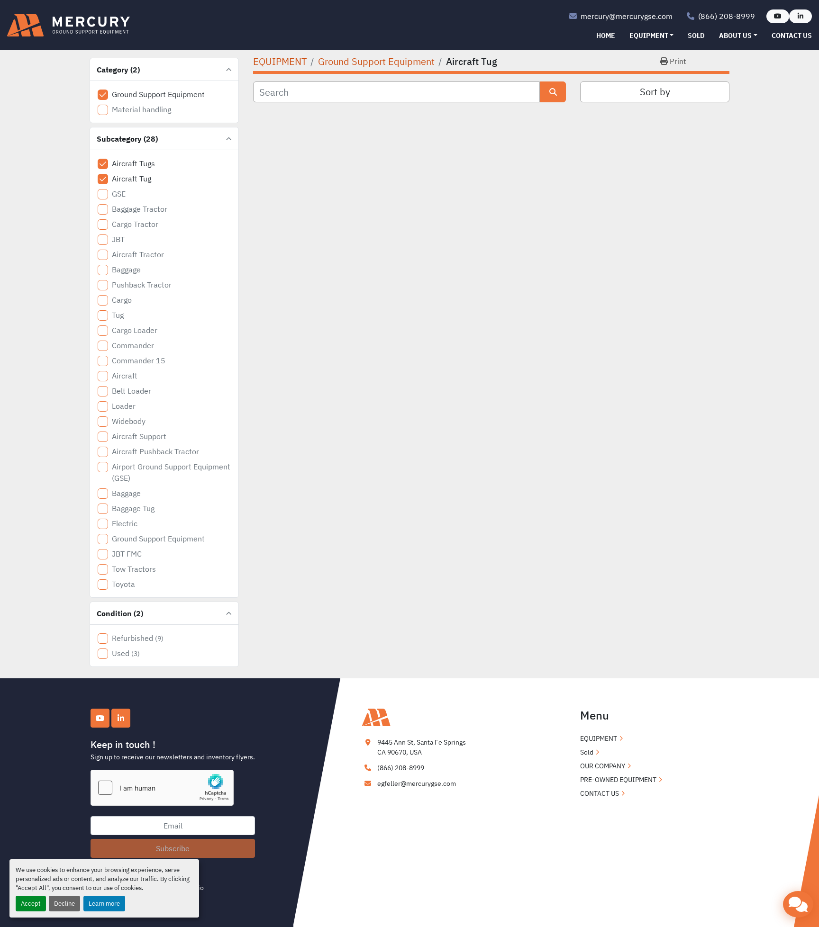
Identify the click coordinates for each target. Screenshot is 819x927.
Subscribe (173, 848)
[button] (651, 36)
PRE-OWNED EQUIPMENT (618, 779)
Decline (64, 904)
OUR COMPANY (602, 766)
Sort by (655, 91)
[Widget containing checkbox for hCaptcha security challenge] (162, 788)
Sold (696, 35)
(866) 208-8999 (726, 16)
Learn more (104, 904)
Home (605, 35)
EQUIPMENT (648, 35)
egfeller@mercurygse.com (416, 783)
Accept (31, 904)
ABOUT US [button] (735, 35)
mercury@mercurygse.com (627, 16)
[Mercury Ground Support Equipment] (409, 716)
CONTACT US (792, 35)
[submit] (553, 91)
